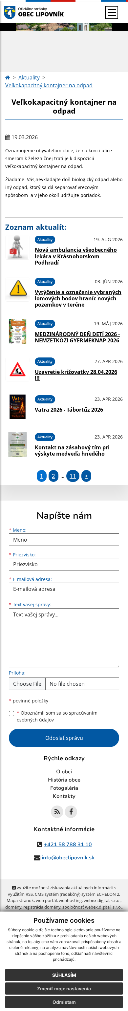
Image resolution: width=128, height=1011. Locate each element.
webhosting (70, 900)
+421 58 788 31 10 (68, 844)
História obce (64, 780)
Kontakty (64, 796)
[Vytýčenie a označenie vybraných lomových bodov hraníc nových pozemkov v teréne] (17, 291)
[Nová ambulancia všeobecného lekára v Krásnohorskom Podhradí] (17, 249)
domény (13, 907)
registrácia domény (41, 907)
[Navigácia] (111, 12)
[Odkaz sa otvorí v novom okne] (57, 812)
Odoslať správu (64, 738)
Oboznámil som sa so (57, 716)
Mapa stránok (20, 900)
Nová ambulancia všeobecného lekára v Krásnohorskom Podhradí (76, 256)
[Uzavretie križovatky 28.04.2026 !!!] (17, 369)
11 (73, 476)
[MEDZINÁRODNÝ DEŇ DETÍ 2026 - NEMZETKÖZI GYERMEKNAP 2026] (17, 331)
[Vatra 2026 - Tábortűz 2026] (17, 407)
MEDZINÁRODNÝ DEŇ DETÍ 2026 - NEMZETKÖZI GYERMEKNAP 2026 (77, 337)
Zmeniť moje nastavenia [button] (64, 988)
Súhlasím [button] (64, 975)
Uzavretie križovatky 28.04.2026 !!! (76, 375)
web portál (46, 900)
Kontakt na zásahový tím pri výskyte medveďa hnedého (72, 450)
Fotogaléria (64, 788)
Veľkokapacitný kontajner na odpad (49, 85)
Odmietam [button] (64, 1002)
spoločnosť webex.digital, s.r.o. (92, 907)
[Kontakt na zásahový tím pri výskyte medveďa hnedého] (17, 444)
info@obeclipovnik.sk (68, 857)
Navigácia (19, 12)
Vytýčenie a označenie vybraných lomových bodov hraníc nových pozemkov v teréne (78, 298)
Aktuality (29, 77)
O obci (64, 771)
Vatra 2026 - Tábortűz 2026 (69, 409)
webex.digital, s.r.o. (102, 900)
